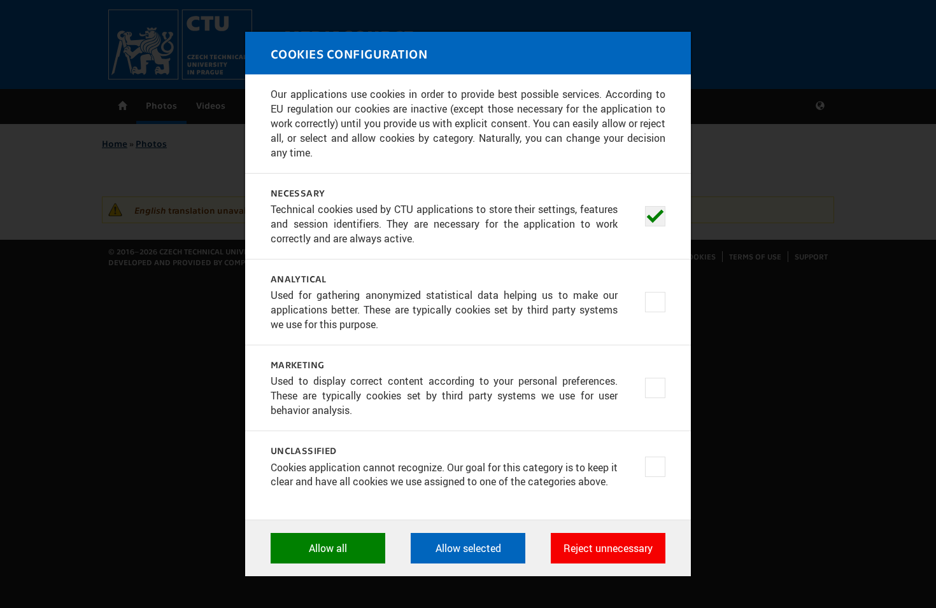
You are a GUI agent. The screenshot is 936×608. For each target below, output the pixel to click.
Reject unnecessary (608, 548)
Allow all (328, 548)
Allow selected (468, 548)
